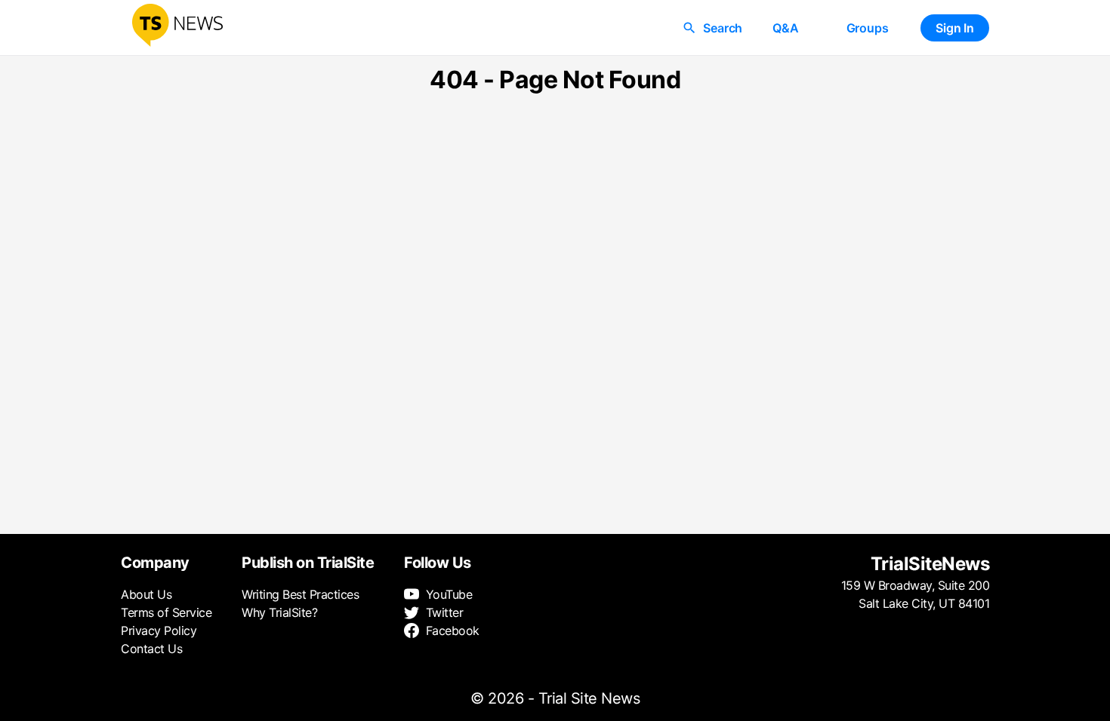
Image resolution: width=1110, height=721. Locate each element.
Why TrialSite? (279, 612)
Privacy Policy (158, 630)
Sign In (955, 27)
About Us (146, 594)
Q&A (785, 27)
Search (722, 27)
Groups (867, 27)
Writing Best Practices (300, 594)
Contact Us (151, 648)
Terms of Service (166, 612)
